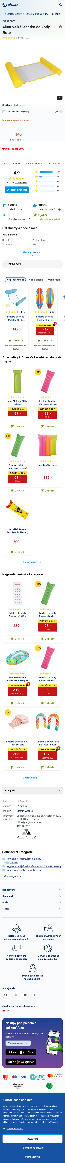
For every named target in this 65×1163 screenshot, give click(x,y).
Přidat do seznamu (14, 149)
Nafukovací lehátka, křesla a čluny (24, 859)
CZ (8, 1010)
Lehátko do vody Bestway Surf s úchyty (44, 318)
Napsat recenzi (19, 190)
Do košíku (19, 426)
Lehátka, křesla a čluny (37, 14)
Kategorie (10, 790)
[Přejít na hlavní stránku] (10, 5)
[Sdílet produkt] (60, 26)
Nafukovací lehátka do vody (15, 347)
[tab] (6, 163)
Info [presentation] (6, 163)
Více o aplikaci (15, 1043)
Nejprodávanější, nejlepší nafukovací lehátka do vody (34, 866)
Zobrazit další (30, 562)
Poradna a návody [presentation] (35, 163)
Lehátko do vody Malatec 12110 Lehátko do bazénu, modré (16, 318)
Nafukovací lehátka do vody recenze (25, 870)
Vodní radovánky (13, 14)
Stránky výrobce (25, 811)
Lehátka (56, 14)
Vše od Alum (8, 21)
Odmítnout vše (32, 1157)
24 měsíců (22, 806)
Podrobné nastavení (32, 1147)
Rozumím (32, 1138)
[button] (32, 889)
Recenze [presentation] (16, 163)
